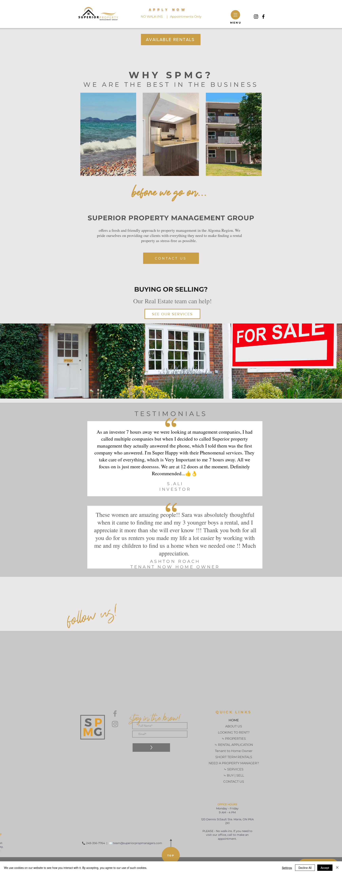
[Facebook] (263, 16)
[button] (235, 14)
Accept (325, 868)
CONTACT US (233, 781)
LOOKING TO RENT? (234, 732)
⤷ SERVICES (233, 769)
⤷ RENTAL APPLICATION (234, 745)
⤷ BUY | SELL (233, 775)
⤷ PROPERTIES (234, 738)
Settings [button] (287, 868)
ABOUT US (233, 726)
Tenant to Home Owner (233, 751)
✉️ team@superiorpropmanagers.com (135, 843)
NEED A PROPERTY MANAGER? (234, 763)
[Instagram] (256, 16)
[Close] (337, 867)
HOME (234, 720)
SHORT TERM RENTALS (233, 757)
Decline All (305, 868)
